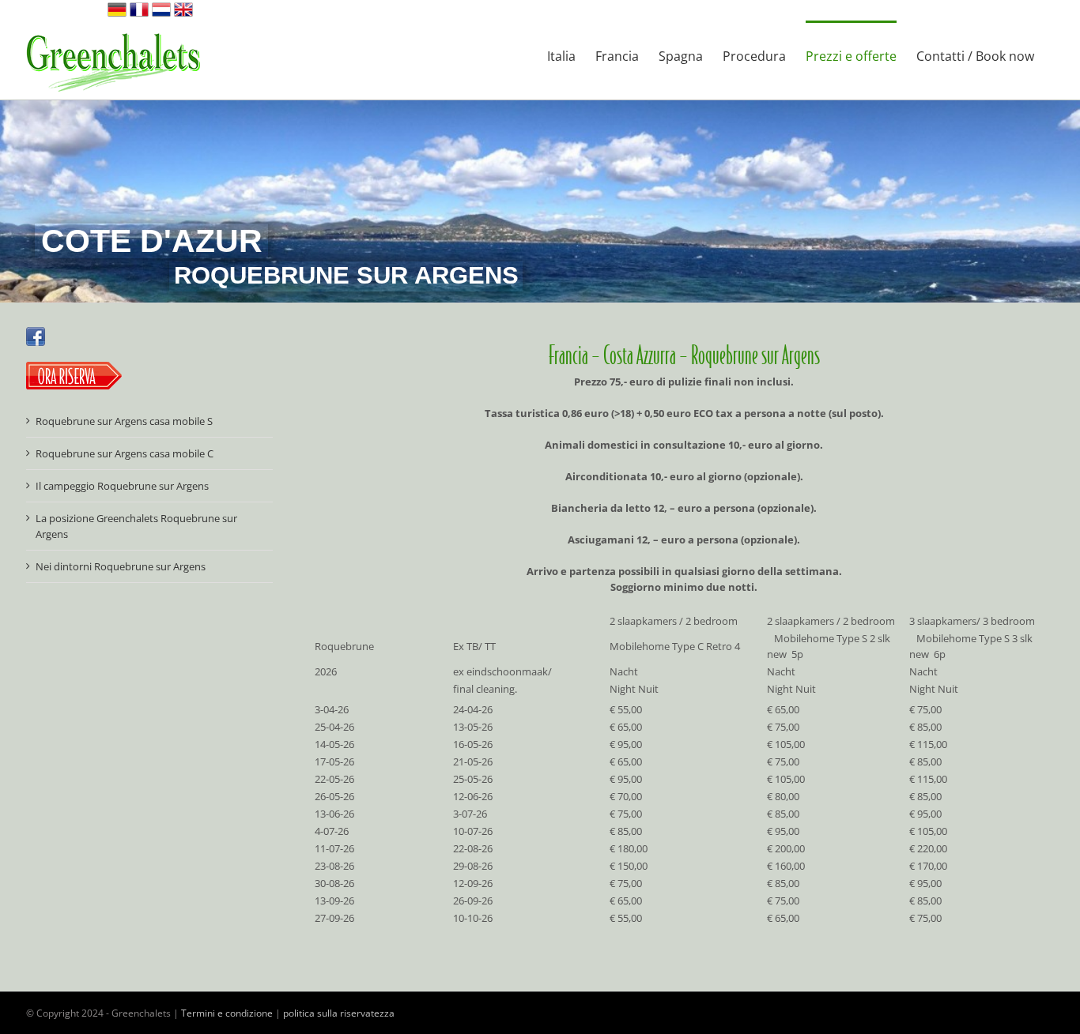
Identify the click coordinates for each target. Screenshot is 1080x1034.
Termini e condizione (227, 1013)
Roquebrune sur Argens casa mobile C (124, 453)
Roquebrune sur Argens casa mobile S (124, 421)
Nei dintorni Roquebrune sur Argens (121, 566)
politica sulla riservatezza (339, 1013)
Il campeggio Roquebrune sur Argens (122, 486)
